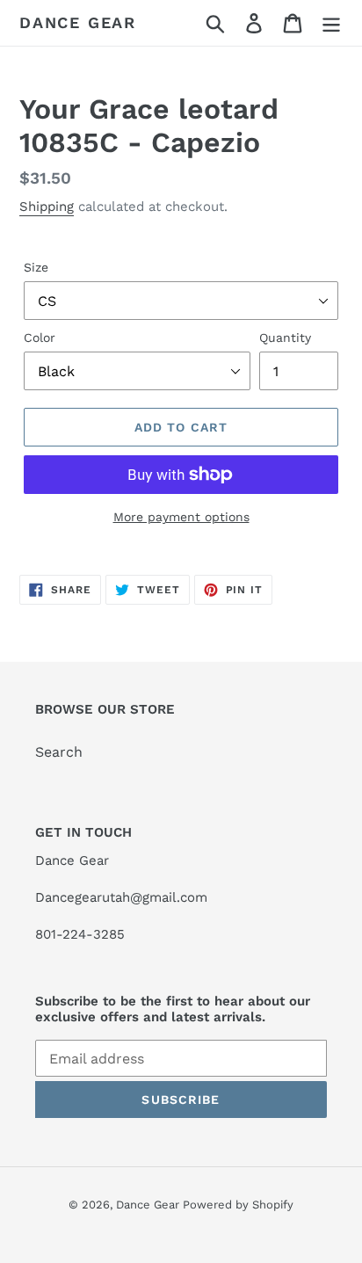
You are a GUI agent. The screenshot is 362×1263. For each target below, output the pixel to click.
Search (59, 752)
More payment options (181, 517)
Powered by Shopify (238, 1204)
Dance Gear (77, 22)
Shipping (46, 206)
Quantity (285, 337)
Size (36, 267)
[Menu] (331, 23)
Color (39, 337)
